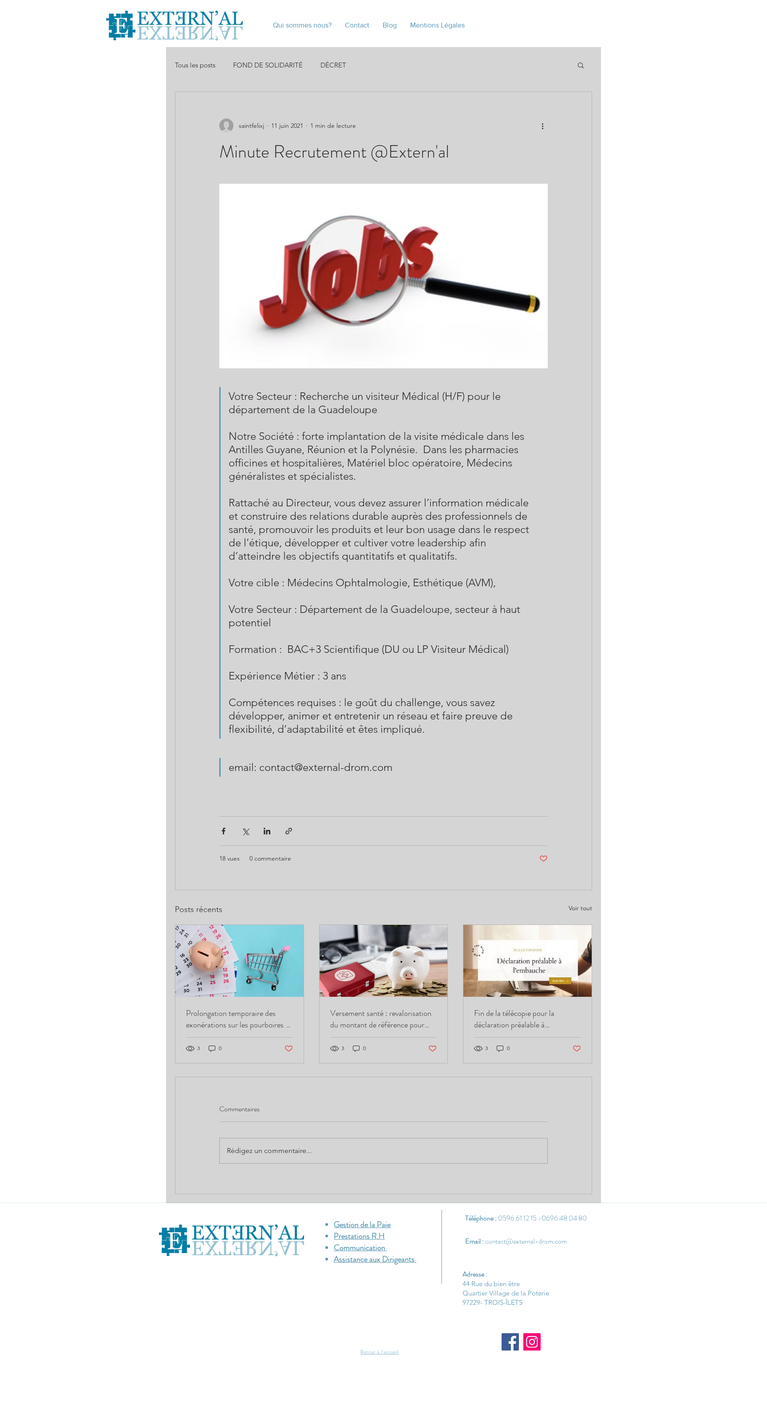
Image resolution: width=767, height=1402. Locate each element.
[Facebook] (510, 1342)
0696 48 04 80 (564, 1218)
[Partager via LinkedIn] (267, 831)
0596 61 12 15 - (520, 1218)
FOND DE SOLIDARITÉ (268, 65)
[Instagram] (532, 1342)
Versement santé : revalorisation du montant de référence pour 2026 (380, 1019)
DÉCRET (333, 65)
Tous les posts (195, 65)
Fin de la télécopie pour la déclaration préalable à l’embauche (514, 1019)
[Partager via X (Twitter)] (245, 831)
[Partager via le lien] (289, 831)
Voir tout (580, 908)
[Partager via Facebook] (223, 831)
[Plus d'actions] (542, 125)
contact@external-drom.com (526, 1241)
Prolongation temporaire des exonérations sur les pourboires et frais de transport (239, 1019)
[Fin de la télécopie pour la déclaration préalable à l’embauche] (527, 961)
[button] (581, 64)
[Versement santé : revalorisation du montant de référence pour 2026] (384, 961)
